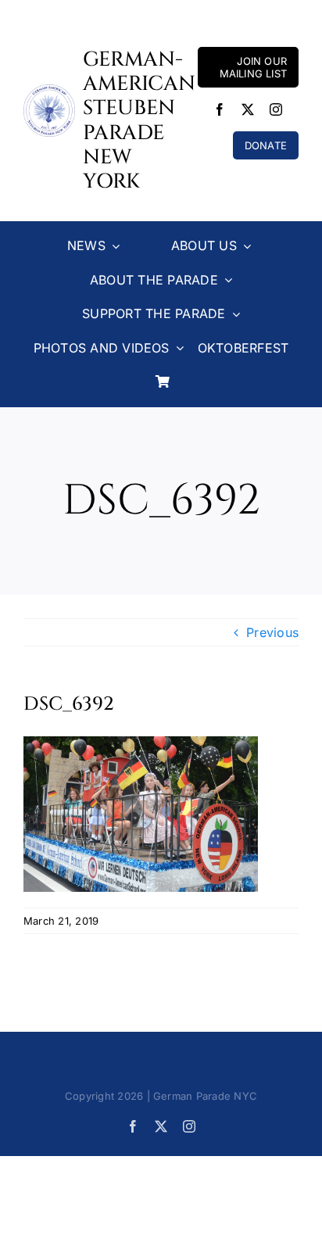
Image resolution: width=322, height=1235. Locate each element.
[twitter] (248, 109)
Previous (272, 632)
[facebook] (219, 109)
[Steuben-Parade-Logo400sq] (49, 90)
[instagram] (276, 109)
